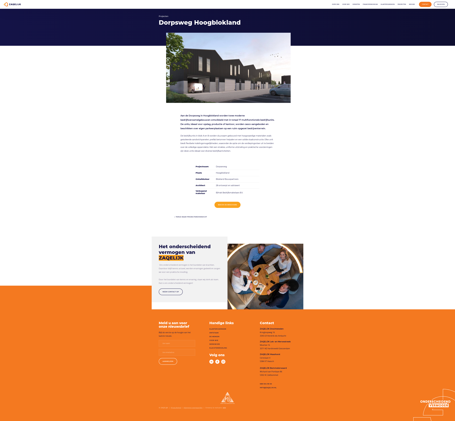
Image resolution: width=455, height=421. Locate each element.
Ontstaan (214, 333)
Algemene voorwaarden (193, 408)
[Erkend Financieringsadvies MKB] (227, 398)
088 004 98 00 (266, 384)
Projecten (402, 4)
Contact (425, 4)
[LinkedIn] (211, 361)
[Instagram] (223, 361)
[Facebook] (217, 361)
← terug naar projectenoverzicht (190, 217)
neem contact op (171, 292)
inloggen (441, 4)
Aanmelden (168, 361)
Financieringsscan (370, 4)
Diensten (356, 4)
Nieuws (412, 4)
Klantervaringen (388, 4)
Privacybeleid (176, 408)
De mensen (214, 336)
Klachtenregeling (218, 348)
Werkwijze (214, 344)
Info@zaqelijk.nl (268, 388)
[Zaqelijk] (12, 4)
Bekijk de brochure (227, 205)
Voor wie (346, 4)
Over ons (335, 4)
